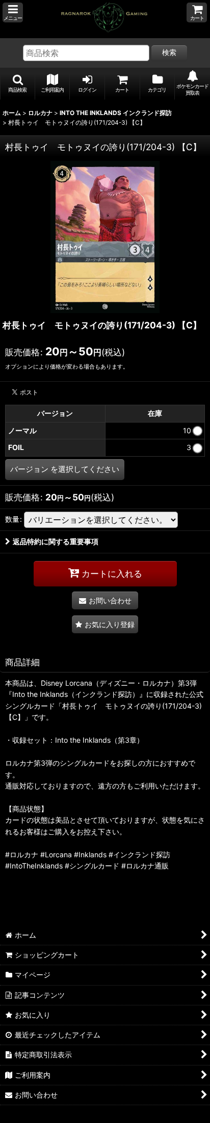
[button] (13, 12)
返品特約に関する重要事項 (55, 541)
